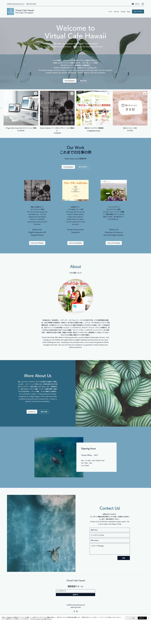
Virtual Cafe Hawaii (24, 10)
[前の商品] (1, 108)
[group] (75, 112)
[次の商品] (150, 108)
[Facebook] (74, 611)
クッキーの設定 (131, 618)
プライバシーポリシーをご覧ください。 (41, 619)
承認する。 (142, 618)
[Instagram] (77, 611)
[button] (143, 4)
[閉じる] (149, 618)
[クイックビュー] (21, 108)
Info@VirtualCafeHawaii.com (15, 4)
